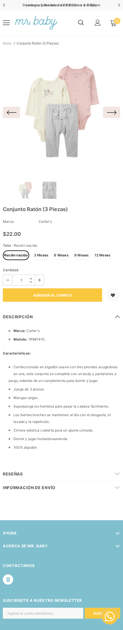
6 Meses (61, 255)
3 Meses (41, 255)
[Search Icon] (81, 23)
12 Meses (102, 255)
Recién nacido (16, 255)
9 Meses (81, 255)
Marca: (8, 221)
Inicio (7, 43)
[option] (61, 112)
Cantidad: (11, 270)
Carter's (45, 221)
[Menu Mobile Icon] (6, 22)
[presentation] (4, 5)
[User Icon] (98, 23)
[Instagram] (8, 579)
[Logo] (35, 22)
